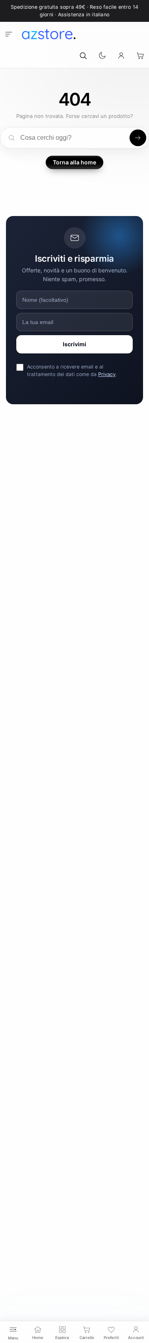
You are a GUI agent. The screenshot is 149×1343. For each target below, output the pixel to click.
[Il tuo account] (121, 55)
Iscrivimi (74, 344)
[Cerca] (83, 55)
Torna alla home (74, 162)
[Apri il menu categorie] (8, 34)
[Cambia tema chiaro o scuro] (102, 55)
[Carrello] (140, 55)
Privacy (107, 374)
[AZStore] (48, 34)
